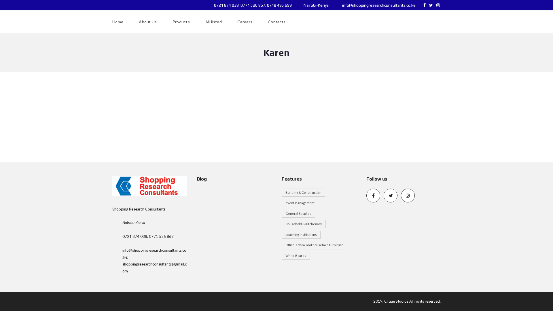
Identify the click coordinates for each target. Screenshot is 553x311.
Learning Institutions (301, 234)
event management (300, 203)
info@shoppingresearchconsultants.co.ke (378, 5)
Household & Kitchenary (303, 224)
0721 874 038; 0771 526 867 (148, 236)
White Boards (295, 255)
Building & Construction (303, 192)
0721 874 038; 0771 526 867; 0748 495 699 (252, 5)
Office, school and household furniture (314, 245)
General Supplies (298, 213)
